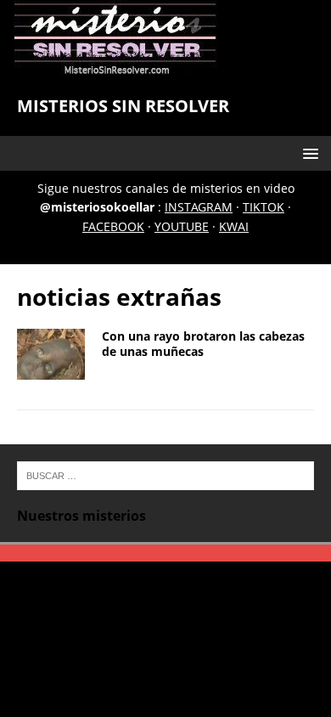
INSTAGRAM (199, 207)
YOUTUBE (181, 226)
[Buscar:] (165, 474)
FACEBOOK (113, 226)
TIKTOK (263, 207)
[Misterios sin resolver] (115, 67)
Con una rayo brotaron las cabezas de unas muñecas (203, 343)
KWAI (234, 226)
